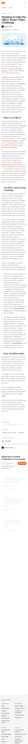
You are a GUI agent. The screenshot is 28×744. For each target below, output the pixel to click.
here (21, 409)
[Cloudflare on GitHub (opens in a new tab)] (17, 444)
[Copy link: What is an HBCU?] (2, 117)
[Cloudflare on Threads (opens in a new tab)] (23, 444)
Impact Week (21, 432)
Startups (3, 716)
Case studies (5, 736)
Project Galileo (20, 83)
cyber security (6, 90)
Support (3, 741)
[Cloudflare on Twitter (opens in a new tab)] (6, 444)
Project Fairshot (19, 715)
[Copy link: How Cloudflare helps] (2, 353)
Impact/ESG (18, 717)
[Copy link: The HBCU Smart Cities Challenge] (2, 188)
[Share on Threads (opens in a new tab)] (19, 425)
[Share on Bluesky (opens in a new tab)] (12, 425)
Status (3, 739)
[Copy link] (22, 425)
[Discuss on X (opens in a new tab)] (6, 425)
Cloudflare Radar (6, 734)
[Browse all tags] (25, 7)
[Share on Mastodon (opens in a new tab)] (16, 425)
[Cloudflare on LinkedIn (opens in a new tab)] (8, 444)
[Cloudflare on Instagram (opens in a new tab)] (14, 444)
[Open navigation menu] (25, 2)
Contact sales (5, 708)
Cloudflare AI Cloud (20, 734)
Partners (3, 711)
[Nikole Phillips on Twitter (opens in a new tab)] (15, 448)
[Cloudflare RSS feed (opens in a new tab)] (3, 444)
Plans (3, 706)
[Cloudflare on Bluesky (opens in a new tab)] (20, 444)
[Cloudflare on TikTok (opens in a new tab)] (26, 444)
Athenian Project (20, 708)
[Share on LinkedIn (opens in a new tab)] (9, 425)
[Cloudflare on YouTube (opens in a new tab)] (11, 444)
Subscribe (22, 463)
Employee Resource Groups (9, 432)
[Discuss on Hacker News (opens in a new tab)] (3, 425)
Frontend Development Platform (19, 741)
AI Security (18, 736)
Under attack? (5, 718)
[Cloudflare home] (3, 3)
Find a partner (5, 713)
